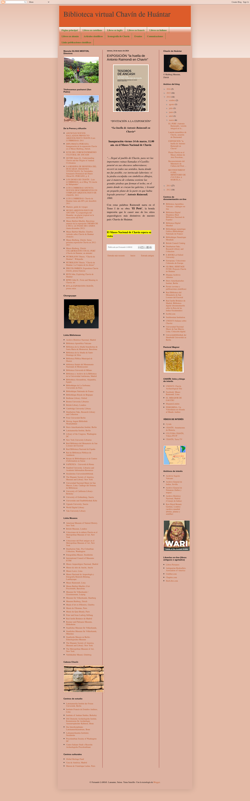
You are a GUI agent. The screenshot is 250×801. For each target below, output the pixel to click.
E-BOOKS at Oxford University (174, 256)
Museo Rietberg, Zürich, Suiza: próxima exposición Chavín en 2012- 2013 (81, 242)
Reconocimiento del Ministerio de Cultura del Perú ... (177, 163)
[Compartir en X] (145, 247)
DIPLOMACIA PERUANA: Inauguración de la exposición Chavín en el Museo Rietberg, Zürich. (81, 146)
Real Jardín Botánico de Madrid (79, 618)
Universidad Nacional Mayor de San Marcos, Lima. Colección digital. (176, 329)
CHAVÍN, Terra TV (174, 439)
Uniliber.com (171, 573)
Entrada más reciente (116, 255)
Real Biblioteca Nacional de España (80, 449)
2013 (169, 185)
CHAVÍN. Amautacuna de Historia (175, 428)
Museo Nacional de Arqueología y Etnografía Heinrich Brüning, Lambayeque (80, 577)
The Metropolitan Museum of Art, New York (80, 650)
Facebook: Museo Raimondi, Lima (173, 393)
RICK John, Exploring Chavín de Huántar (79, 275)
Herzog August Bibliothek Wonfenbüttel (77, 422)
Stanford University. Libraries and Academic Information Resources (80, 469)
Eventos (138, 36)
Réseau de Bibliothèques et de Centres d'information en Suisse (81, 459)
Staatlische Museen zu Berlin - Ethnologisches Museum (78, 638)
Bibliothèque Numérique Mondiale (176, 238)
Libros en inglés (115, 30)
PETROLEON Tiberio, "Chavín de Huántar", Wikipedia (80, 257)
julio (171, 108)
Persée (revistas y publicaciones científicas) (176, 287)
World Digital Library (75, 507)
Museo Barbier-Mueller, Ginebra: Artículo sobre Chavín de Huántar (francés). (80, 234)
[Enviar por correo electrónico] (139, 247)
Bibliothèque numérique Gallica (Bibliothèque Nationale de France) (176, 231)
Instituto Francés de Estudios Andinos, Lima (82, 710)
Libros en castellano (92, 30)
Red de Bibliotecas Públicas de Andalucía (78, 453)
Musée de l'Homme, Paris (76, 608)
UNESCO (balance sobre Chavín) (176, 322)
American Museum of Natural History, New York (82, 524)
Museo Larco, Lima (74, 571)
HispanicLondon (172, 403)
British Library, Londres (76, 405)
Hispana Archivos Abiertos (173, 276)
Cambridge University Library (78, 408)
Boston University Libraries (77, 401)
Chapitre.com (171, 577)
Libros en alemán (70, 36)
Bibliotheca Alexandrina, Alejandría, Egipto (81, 380)
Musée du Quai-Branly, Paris (78, 611)
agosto (172, 104)
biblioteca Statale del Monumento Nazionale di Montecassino (80, 365)
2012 (169, 189)
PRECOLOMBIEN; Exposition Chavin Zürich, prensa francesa (82, 269)
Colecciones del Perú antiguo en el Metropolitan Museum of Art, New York (80, 543)
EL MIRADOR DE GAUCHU (174, 399)
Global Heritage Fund (75, 759)
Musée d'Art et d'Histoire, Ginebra (80, 604)
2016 (169, 89)
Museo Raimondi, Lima (76, 582)
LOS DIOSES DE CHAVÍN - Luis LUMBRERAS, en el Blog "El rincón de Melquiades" (81, 182)
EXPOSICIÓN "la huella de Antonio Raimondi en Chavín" (176, 145)
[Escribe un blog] (142, 247)
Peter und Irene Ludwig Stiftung (79, 615)
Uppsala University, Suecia (77, 504)
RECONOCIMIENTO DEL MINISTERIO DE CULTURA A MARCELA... (177, 175)
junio (171, 112)
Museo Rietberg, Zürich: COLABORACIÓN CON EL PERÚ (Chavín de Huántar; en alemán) (80, 251)
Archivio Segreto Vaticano (173, 477)
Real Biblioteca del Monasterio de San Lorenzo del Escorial (81, 444)
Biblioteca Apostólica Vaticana (78, 343)
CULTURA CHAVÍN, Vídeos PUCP (175, 434)
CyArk (168, 424)
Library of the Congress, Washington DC (81, 435)
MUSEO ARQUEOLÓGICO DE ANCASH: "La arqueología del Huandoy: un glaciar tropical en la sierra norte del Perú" (80, 214)
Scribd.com (170, 313)
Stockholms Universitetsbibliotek (79, 473)
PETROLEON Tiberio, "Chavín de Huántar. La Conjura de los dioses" (80, 263)
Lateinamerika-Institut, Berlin (78, 430)
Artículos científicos (93, 36)
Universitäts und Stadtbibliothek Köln (81, 500)
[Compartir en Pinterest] (150, 247)
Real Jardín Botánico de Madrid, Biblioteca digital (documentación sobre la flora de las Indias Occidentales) (175, 305)
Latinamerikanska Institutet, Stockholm (77, 734)
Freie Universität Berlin (76, 417)
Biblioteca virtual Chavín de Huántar (117, 14)
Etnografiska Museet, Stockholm (79, 554)
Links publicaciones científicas (76, 42)
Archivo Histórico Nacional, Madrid (81, 339)
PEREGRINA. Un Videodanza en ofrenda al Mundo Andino (175, 409)
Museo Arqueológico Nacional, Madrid (82, 564)
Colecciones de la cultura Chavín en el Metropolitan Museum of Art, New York (81, 534)
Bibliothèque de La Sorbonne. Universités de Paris (78, 386)
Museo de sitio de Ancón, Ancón (79, 567)
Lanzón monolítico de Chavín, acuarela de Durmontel (177, 134)
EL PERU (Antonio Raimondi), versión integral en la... (177, 126)
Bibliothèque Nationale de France (79, 391)
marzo (172, 120)
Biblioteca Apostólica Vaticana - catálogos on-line (176, 206)
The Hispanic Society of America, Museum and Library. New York (80, 478)
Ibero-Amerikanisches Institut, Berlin (81, 427)
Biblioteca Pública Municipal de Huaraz (79, 359)
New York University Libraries (79, 439)
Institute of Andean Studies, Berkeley (81, 715)
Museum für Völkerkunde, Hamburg (81, 597)
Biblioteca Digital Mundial (173, 224)
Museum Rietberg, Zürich (76, 601)
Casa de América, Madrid (76, 762)
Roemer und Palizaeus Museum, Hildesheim (79, 623)
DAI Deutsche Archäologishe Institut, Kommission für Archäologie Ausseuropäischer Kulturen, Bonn (81, 721)
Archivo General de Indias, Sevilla (174, 483)
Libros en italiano (158, 30)
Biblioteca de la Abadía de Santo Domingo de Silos (79, 353)
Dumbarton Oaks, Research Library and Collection (80, 413)
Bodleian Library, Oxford (76, 398)
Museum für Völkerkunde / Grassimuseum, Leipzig (77, 593)
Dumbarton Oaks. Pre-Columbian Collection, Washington (80, 550)
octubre (172, 100)
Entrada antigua (147, 255)
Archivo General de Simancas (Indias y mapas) (174, 490)
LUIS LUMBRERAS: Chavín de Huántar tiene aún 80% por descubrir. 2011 (81, 201)
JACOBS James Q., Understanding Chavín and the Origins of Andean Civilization (80, 160)
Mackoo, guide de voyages (77, 206)
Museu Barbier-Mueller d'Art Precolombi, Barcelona (78, 587)
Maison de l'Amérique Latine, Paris (80, 766)
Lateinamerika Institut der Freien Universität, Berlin (79, 704)
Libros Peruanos (172, 564)
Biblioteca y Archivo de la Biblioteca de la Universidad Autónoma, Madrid (81, 374)
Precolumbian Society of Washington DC (81, 739)
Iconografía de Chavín (118, 36)
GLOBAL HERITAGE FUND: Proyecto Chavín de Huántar (176, 269)
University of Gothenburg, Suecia (80, 497)
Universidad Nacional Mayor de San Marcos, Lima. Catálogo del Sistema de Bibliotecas (81, 485)
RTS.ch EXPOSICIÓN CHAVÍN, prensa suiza (80, 287)
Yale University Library (76, 510)
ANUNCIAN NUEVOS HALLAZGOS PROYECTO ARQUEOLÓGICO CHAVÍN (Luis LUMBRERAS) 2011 (80, 137)
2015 (169, 93)
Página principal (69, 30)
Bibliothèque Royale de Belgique (79, 394)
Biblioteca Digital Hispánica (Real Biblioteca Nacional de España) (175, 216)
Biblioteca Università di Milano (79, 370)
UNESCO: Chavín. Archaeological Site (174, 387)
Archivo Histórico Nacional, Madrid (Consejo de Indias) (174, 498)
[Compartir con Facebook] (147, 247)
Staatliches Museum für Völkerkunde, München (81, 632)
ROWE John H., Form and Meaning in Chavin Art (82, 281)
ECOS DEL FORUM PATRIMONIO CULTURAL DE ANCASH (81, 153)
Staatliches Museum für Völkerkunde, (81, 627)
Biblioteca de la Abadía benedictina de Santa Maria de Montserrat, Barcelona (82, 348)
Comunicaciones (155, 36)
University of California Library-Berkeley (79, 492)
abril (171, 116)
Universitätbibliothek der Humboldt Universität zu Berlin (176, 337)
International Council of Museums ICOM (80, 559)
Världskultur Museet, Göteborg (78, 654)
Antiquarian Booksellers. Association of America (176, 569)
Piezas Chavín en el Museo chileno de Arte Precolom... (176, 155)
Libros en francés (136, 30)
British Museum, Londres (76, 528)
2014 (169, 96)
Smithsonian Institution (175, 317)
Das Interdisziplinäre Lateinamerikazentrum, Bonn (78, 728)
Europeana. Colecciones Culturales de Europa (175, 261)
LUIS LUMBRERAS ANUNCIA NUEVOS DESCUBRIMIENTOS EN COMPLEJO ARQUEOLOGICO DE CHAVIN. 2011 (81, 191)
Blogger (157, 782)
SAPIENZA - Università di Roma (80, 464)
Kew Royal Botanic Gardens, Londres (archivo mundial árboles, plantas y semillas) (174, 509)
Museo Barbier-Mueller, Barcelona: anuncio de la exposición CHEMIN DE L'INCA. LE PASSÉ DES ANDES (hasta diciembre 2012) (82, 225)
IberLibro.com (172, 580)
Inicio (132, 255)
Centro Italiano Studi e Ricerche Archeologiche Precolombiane (79, 745)
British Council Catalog (175, 243)
